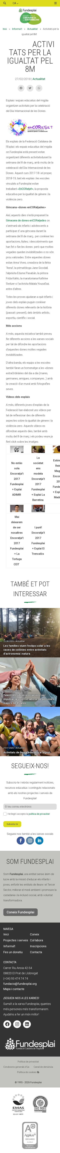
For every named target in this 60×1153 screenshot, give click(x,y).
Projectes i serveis (15, 940)
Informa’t (17, 29)
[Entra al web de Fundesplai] (30, 1048)
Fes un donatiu (13, 952)
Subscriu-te (12, 824)
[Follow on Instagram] (30, 841)
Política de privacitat (28, 1061)
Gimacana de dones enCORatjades (26, 220)
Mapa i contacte (13, 989)
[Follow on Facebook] (21, 841)
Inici (5, 29)
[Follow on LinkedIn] (39, 841)
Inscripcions (38, 946)
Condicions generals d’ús (16, 1067)
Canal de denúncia (43, 1067)
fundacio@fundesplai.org (20, 983)
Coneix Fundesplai (20, 912)
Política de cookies (27, 1072)
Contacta (36, 952)
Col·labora (36, 940)
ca (15, 3)
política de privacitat (39, 814)
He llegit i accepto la (29, 814)
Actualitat (32, 29)
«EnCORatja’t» (25, 188)
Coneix (34, 934)
